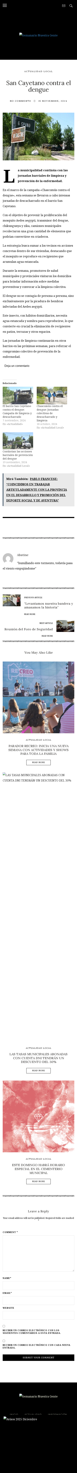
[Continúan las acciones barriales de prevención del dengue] (18, 441)
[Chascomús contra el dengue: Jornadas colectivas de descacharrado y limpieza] (52, 395)
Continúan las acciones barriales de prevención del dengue (18, 455)
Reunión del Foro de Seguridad (28, 629)
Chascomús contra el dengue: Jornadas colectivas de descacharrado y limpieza (50, 413)
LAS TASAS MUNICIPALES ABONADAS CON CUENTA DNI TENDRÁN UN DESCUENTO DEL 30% (38, 1058)
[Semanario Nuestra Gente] (38, 35)
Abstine (22, 555)
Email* (7, 1293)
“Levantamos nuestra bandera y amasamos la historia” (48, 605)
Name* (7, 1278)
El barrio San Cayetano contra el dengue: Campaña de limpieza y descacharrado (17, 411)
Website (8, 1308)
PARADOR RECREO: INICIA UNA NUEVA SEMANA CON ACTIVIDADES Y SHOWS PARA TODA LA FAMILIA (38, 750)
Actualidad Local (38, 71)
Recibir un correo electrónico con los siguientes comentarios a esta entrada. (32, 1331)
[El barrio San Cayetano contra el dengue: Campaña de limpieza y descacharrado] (18, 395)
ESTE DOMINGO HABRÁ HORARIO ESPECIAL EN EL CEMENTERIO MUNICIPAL (38, 1169)
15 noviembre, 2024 (52, 101)
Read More (38, 762)
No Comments (20, 101)
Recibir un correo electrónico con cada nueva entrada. (36, 1346)
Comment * (10, 1232)
